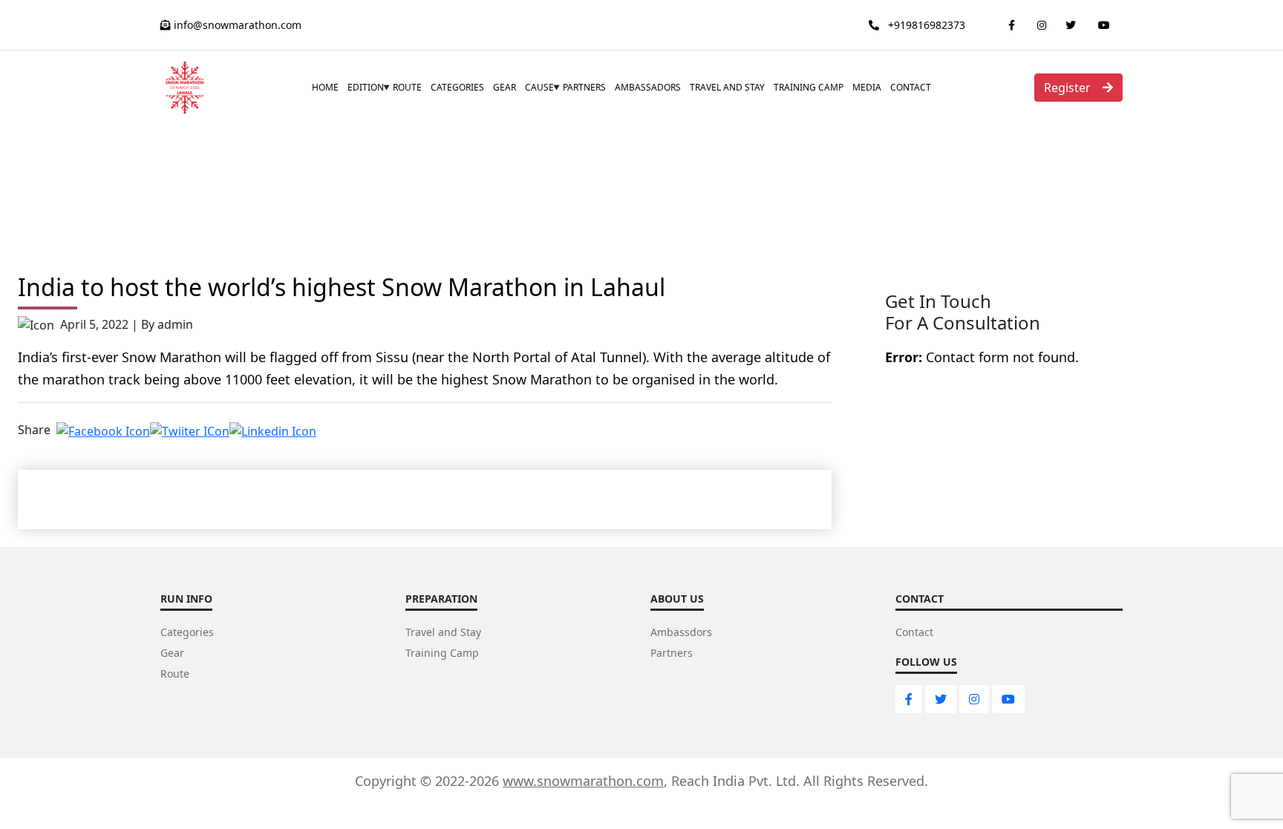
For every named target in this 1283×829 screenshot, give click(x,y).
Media (866, 87)
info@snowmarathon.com (236, 25)
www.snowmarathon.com (583, 781)
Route (407, 87)
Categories (457, 87)
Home (325, 87)
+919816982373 (925, 25)
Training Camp (442, 653)
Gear (504, 87)
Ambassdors (681, 632)
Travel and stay (727, 87)
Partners (584, 87)
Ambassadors (648, 87)
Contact (910, 87)
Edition (365, 87)
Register (1067, 87)
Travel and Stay (443, 632)
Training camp (808, 87)
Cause (539, 87)
